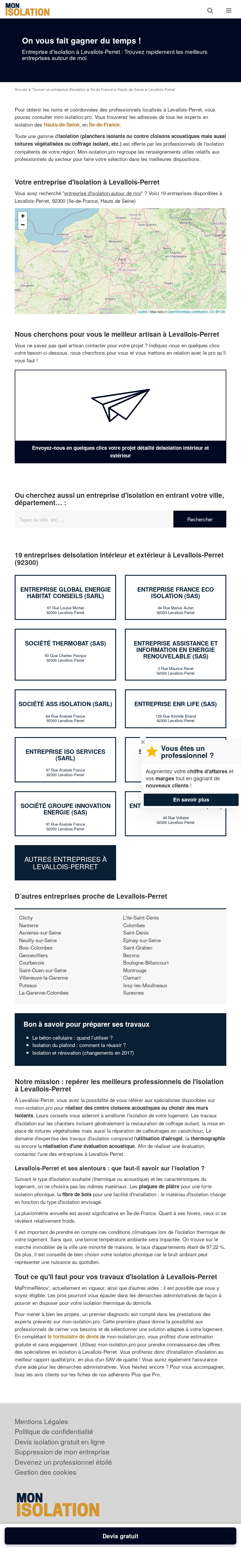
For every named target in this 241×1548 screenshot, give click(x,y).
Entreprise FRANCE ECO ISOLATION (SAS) (175, 592)
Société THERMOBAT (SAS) (65, 643)
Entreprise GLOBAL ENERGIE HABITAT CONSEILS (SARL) (65, 592)
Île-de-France (104, 124)
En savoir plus (191, 799)
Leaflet (143, 311)
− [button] (23, 224)
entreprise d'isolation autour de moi (102, 193)
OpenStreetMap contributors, (189, 311)
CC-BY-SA (217, 311)
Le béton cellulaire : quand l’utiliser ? (72, 1037)
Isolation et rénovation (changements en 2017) (83, 1052)
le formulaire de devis (73, 1336)
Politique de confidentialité (54, 1431)
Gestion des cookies (45, 1472)
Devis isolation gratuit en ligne (60, 1441)
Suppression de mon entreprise (62, 1451)
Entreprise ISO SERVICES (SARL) (65, 754)
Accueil (21, 89)
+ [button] (23, 216)
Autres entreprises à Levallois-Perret (65, 862)
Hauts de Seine (131, 89)
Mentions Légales (41, 1421)
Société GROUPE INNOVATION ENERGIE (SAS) (66, 808)
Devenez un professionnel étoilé (63, 1462)
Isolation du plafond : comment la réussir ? (79, 1044)
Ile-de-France (102, 89)
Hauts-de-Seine (61, 124)
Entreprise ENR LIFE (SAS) (175, 703)
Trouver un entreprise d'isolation (59, 89)
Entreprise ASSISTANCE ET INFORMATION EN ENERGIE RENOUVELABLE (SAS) (176, 649)
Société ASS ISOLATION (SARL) (65, 703)
